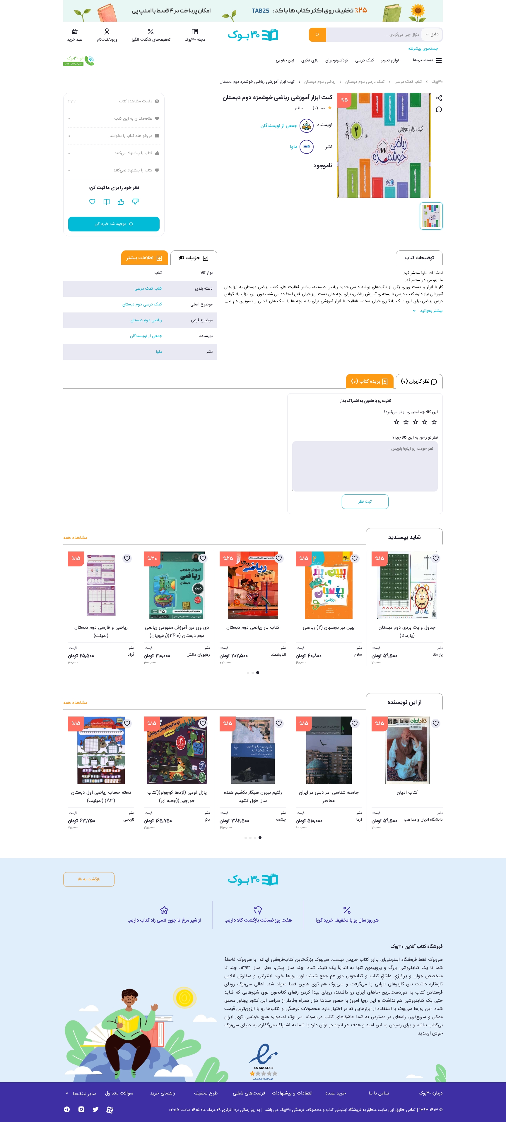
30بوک (437, 81)
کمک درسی (364, 60)
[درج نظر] (439, 110)
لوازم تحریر (390, 60)
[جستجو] (317, 35)
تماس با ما (379, 1093)
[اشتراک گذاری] (439, 98)
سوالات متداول (119, 1093)
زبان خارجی (285, 60)
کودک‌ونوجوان (336, 60)
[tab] (193, 257)
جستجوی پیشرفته (423, 48)
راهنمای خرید (162, 1093)
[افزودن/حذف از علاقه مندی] (435, 558)
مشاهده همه (75, 538)
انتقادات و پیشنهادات (292, 1093)
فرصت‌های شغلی (249, 1093)
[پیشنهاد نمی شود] (135, 202)
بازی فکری (309, 60)
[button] (71, 613)
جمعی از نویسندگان (279, 126)
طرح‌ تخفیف (206, 1093)
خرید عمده (336, 1093)
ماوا (293, 147)
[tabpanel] (140, 312)
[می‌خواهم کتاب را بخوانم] (106, 202)
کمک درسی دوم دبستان (365, 81)
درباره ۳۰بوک (431, 1093)
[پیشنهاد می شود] (121, 202)
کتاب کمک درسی (408, 81)
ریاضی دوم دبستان (320, 81)
